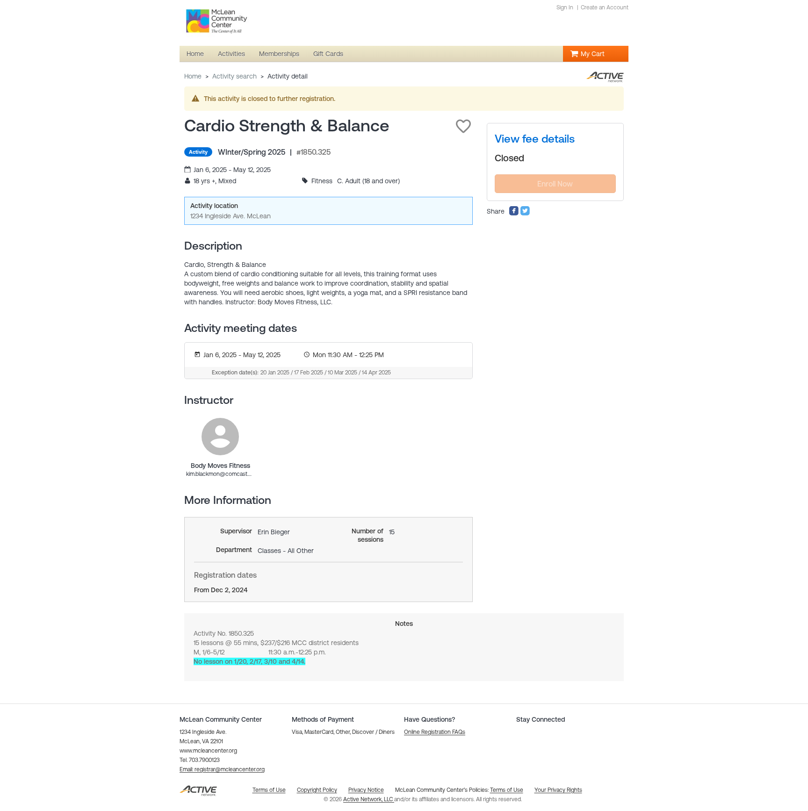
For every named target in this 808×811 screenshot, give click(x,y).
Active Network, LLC (368, 799)
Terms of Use (506, 790)
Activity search (234, 76)
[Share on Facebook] (513, 213)
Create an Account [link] (604, 7)
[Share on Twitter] (525, 213)
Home (193, 76)
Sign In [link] (564, 7)
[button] (463, 126)
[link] (220, 436)
